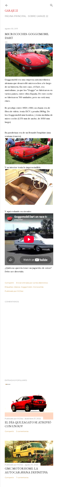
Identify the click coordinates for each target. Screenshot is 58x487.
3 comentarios (22, 431)
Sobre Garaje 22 (38, 16)
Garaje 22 (11, 10)
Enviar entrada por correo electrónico (32, 283)
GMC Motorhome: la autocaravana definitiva (26, 470)
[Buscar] (51, 5)
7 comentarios (22, 477)
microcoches (38, 287)
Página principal (15, 16)
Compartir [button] (9, 283)
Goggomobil (26, 287)
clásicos (17, 287)
